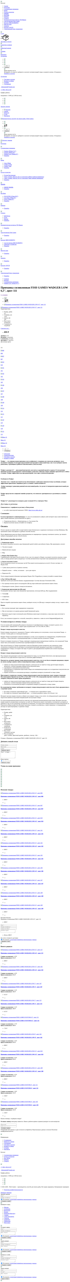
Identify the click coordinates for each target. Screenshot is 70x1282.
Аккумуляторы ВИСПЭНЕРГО (13, 243)
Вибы (5, 10)
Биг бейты (7, 1158)
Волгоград (7, 1210)
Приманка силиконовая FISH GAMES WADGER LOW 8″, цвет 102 (21, 1037)
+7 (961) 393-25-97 (6, 89)
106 (2, 388)
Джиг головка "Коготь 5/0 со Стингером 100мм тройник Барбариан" (24, 176)
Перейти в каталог (9, 73)
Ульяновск (7, 1219)
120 (2, 428)
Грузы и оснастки (9, 1156)
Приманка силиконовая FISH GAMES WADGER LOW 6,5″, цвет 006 (22, 796)
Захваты (6, 26)
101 (2, 370)
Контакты (3, 54)
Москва (6, 1207)
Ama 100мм (7, 163)
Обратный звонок (6, 48)
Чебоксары (7, 1221)
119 (2, 423)
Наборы (6, 16)
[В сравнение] (6, 300)
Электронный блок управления (13, 29)
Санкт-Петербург (9, 1216)
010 (2, 365)
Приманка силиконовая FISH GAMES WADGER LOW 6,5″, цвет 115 (22, 953)
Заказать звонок (5, 106)
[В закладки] (5, 298)
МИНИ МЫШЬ (8, 187)
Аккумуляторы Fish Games (12, 21)
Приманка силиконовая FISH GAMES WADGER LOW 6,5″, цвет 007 (22, 809)
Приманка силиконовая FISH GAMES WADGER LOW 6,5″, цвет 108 (22, 896)
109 (2, 405)
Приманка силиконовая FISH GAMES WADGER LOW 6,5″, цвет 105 (22, 858)
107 (2, 394)
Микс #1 (3, 440)
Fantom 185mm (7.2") (10, 151)
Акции (6, 6)
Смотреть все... (5, 328)
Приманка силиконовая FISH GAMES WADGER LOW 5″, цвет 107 (21, 987)
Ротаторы (7, 7)
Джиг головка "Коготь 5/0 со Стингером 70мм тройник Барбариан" (24, 178)
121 (2, 434)
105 (2, 382)
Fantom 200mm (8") (9, 152)
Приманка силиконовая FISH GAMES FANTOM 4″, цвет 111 (19, 1088)
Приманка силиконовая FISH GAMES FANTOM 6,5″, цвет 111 (20, 1020)
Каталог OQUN (8, 27)
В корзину (7, 450)
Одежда (6, 18)
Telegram (8, 1192)
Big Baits (6, 15)
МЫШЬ (6, 13)
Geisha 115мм (8, 164)
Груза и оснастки (9, 12)
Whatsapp (3, 1192)
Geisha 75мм (7, 166)
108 (2, 399)
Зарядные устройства (10, 244)
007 (2, 359)
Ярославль (7, 1222)
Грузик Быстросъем (9, 175)
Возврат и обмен (9, 81)
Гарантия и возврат (6, 45)
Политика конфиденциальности (13, 1189)
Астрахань (4, 56)
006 (2, 353)
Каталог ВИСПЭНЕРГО (11, 23)
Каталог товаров (7, 140)
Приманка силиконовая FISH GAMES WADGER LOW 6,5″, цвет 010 (22, 821)
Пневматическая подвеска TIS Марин (15, 19)
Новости (6, 112)
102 (2, 376)
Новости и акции (9, 1141)
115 (2, 417)
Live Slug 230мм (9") (10, 198)
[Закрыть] (1, 943)
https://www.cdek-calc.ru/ (35, 510)
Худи (5, 217)
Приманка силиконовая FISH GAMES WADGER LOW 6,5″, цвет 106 (22, 871)
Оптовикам (7, 84)
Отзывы (3, 51)
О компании (7, 1140)
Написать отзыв (5, 762)
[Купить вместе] (4, 1031)
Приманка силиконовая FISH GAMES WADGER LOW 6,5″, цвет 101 (22, 834)
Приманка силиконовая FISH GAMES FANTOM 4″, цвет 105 (19, 1105)
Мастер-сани (8, 24)
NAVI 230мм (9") (9, 199)
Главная (6, 279)
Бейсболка (7, 216)
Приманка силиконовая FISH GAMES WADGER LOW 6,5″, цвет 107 (22, 883)
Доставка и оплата (6, 41)
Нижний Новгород (9, 1213)
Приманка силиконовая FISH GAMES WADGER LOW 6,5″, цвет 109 (22, 908)
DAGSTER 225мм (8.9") (11, 196)
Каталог (7, 109)
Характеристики (9, 455)
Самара (6, 1215)
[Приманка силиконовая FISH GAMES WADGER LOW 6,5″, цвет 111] (25, 304)
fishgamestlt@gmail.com (8, 87)
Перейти (6, 155)
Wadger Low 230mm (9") (11, 154)
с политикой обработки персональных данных (23, 939)
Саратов (6, 1218)
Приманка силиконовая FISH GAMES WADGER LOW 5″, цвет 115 (21, 1003)
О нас (2, 33)
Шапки (6, 219)
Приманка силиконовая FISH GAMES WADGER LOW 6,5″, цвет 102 (22, 846)
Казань (6, 1212)
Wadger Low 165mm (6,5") (11, 283)
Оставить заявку (5, 1128)
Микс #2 (3, 446)
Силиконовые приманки (11, 9)
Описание (7, 453)
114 (2, 411)
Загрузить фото (5, 750)
